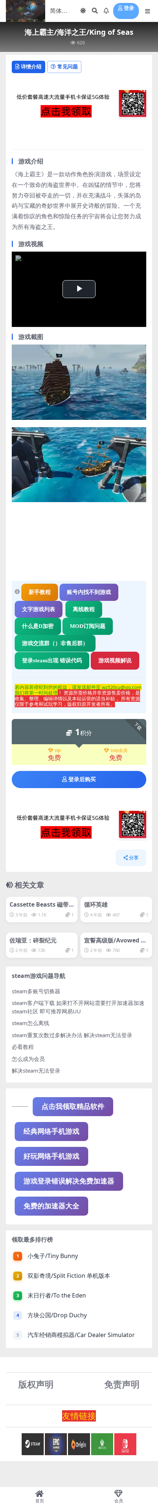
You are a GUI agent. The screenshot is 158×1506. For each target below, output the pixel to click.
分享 (134, 858)
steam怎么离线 (30, 1023)
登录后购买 (82, 779)
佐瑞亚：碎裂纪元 (33, 940)
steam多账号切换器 (36, 991)
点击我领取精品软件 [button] (73, 1106)
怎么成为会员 (28, 1058)
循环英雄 (96, 904)
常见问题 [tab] (67, 66)
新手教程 (40, 592)
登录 (129, 8)
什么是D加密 (38, 626)
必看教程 (23, 1046)
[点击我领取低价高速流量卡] (79, 107)
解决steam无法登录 (36, 1070)
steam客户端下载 (33, 1002)
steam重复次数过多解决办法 (47, 1035)
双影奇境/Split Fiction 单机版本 (69, 1276)
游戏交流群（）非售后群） (55, 643)
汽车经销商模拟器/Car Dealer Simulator (81, 1335)
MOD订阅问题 (87, 626)
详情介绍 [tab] (31, 66)
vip (58, 750)
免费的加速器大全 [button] (51, 1206)
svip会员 (119, 750)
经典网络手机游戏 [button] (51, 1131)
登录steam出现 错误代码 (52, 660)
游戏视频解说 (115, 660)
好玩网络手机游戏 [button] (51, 1156)
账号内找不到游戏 (89, 592)
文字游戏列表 (38, 609)
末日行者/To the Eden (57, 1295)
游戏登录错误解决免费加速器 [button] (69, 1181)
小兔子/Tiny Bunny (53, 1256)
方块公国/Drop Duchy (57, 1315)
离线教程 (84, 609)
